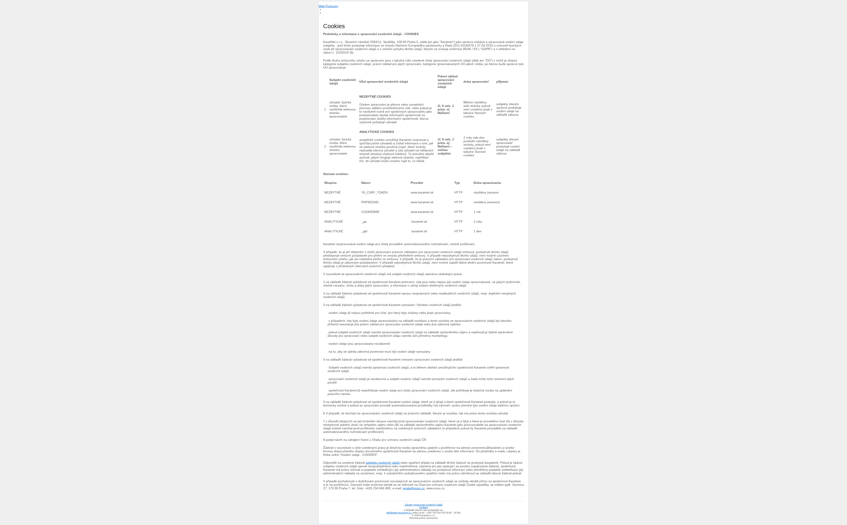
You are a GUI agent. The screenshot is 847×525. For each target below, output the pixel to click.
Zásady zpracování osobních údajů (423, 504)
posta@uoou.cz (414, 488)
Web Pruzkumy (328, 6)
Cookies (423, 507)
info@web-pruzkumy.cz (399, 512)
